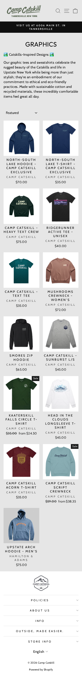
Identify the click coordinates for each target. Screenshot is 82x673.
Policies (40, 600)
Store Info (40, 641)
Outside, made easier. (40, 631)
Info (40, 620)
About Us (40, 610)
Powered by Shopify (41, 669)
